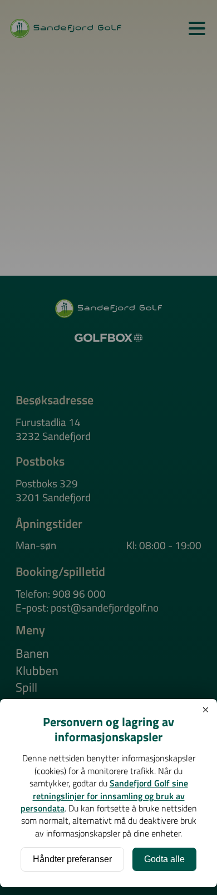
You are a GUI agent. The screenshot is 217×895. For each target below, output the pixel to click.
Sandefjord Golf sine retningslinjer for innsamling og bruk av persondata (104, 795)
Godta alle (164, 859)
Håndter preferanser (72, 859)
